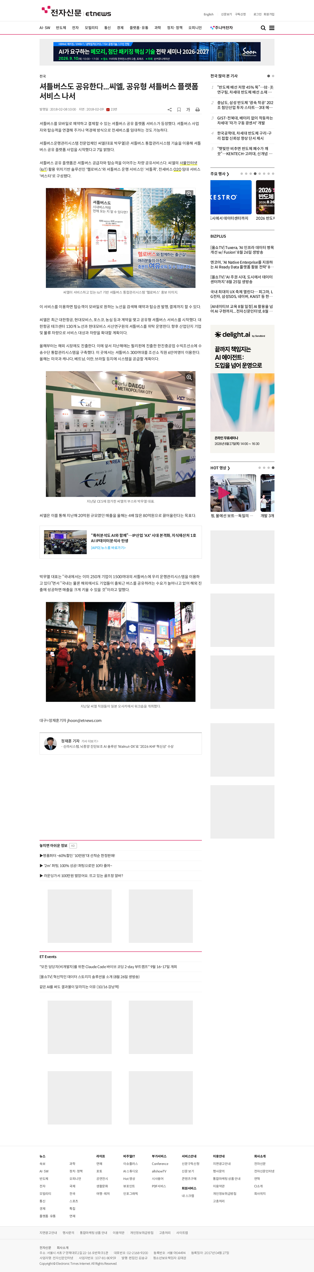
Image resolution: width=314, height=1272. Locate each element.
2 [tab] (273, 76)
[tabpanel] (242, 120)
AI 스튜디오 (130, 1171)
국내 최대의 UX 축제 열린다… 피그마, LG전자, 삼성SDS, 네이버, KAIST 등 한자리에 (241, 297)
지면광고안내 (221, 1164)
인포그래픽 (130, 1194)
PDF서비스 (159, 1186)
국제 (72, 1186)
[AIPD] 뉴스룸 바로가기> (108, 548)
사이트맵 (182, 1233)
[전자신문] (76, 11)
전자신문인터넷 (264, 1171)
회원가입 (269, 14)
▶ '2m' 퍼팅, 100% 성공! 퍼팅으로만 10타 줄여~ (76, 865)
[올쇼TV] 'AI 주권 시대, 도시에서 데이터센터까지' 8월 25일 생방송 (241, 279)
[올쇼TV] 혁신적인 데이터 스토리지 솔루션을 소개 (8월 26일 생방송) (90, 977)
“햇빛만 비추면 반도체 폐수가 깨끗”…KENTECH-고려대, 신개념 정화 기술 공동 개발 (244, 151)
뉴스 (42, 1156)
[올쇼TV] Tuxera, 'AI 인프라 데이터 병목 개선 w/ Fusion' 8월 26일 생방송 (242, 250)
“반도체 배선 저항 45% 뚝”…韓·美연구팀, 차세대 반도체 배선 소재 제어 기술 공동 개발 (245, 90)
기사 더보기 (89, 741)
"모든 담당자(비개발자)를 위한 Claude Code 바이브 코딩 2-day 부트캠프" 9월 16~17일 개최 (108, 966)
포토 (99, 1171)
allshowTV (159, 1171)
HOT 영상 (220, 468)
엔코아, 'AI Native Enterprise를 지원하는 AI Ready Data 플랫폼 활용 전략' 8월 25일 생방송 (242, 267)
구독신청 (240, 14)
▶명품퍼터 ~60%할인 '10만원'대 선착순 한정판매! (77, 855)
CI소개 (258, 1186)
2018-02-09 (102, 109)
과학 (157, 28)
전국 (43, 76)
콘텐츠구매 (189, 1179)
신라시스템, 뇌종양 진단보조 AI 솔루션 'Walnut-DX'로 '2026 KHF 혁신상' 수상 (118, 746)
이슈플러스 (130, 1164)
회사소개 (63, 1248)
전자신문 (260, 1164)
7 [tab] (268, 173)
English (208, 14)
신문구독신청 (190, 1164)
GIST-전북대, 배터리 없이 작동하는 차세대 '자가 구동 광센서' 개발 (245, 120)
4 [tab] (255, 173)
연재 (72, 1216)
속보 (42, 1164)
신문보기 (226, 14)
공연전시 (102, 1179)
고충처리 (219, 1201)
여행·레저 (103, 1194)
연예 (99, 1164)
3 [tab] (250, 173)
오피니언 (195, 28)
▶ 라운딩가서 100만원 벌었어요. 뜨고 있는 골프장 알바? (81, 875)
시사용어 (158, 1179)
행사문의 (219, 1171)
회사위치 (260, 1194)
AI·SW (45, 28)
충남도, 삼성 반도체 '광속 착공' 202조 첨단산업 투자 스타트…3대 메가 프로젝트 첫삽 (245, 105)
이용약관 (219, 1186)
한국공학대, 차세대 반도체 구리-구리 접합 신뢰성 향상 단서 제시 (244, 136)
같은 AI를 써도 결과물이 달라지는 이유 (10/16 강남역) (79, 987)
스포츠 (73, 1201)
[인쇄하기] (197, 109)
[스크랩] (179, 109)
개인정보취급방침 (224, 1194)
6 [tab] (264, 173)
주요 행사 (219, 174)
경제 (120, 28)
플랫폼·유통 (139, 28)
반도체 (61, 28)
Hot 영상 (129, 1179)
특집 (72, 1209)
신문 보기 (188, 1171)
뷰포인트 (129, 1186)
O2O (177, 169)
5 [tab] (259, 173)
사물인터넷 (188, 163)
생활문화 (102, 1186)
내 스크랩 (188, 1196)
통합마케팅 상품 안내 (226, 1179)
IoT (43, 169)
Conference (160, 1164)
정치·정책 (174, 28)
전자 (75, 28)
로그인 (258, 14)
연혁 (257, 1179)
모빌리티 (91, 28)
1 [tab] (268, 76)
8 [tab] (273, 173)
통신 (107, 28)
